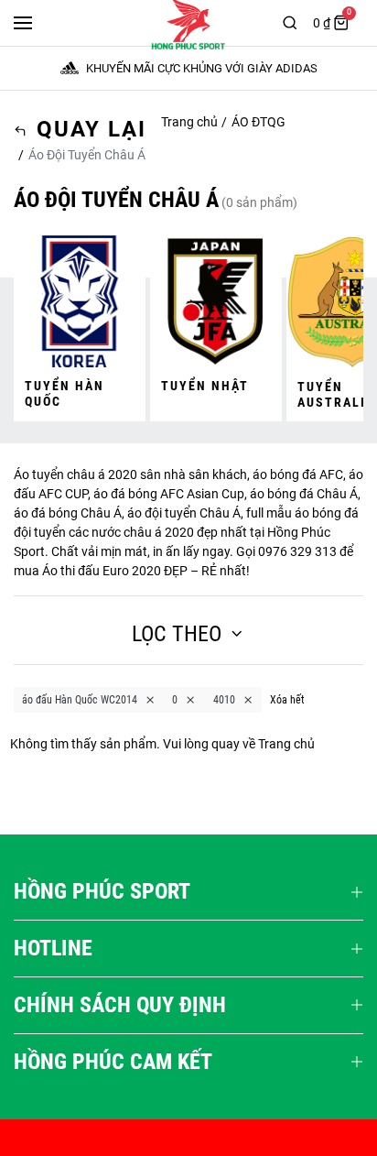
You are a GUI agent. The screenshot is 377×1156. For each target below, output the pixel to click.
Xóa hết (287, 699)
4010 (224, 699)
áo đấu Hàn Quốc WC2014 (79, 699)
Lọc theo (176, 634)
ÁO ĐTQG (258, 122)
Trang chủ (189, 122)
